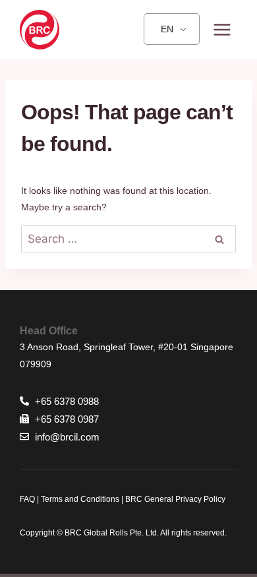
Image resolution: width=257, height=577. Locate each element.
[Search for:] (128, 239)
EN (167, 29)
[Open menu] (221, 29)
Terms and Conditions (79, 499)
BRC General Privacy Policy (175, 499)
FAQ (27, 499)
